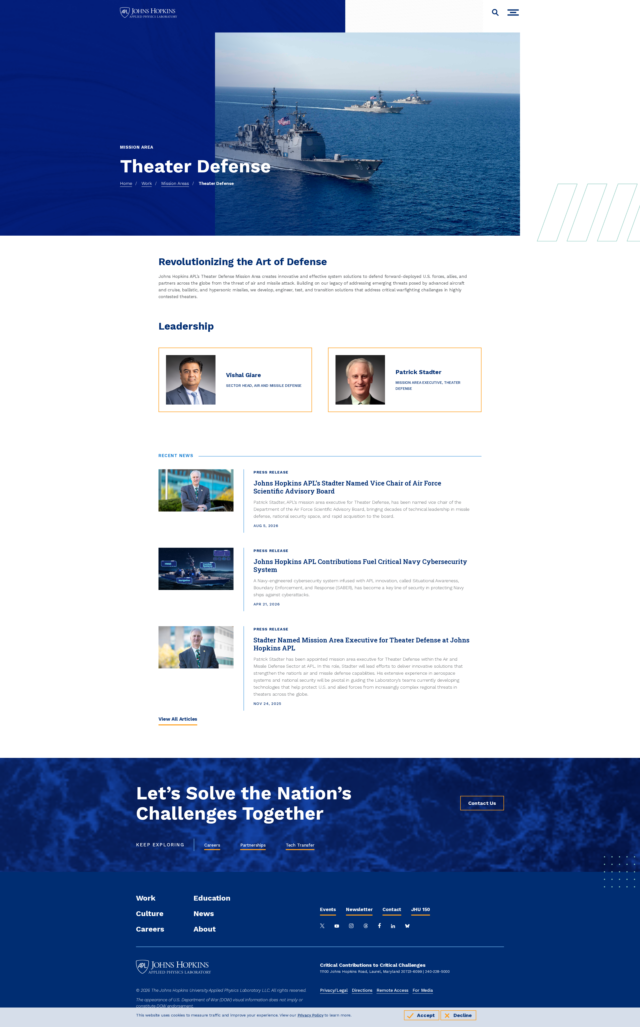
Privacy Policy (311, 1015)
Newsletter (359, 909)
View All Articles (177, 719)
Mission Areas (175, 183)
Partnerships (253, 845)
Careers (212, 845)
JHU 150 (420, 909)
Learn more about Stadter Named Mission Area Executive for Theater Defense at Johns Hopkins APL (262, 629)
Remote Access (392, 990)
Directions (362, 990)
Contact (391, 909)
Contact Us (482, 803)
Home (126, 183)
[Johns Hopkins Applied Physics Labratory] (173, 984)
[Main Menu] (514, 12)
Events (328, 909)
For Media (422, 990)
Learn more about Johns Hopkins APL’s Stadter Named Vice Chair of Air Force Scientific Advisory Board (265, 472)
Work (147, 183)
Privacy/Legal (334, 990)
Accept (426, 1015)
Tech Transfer (300, 845)
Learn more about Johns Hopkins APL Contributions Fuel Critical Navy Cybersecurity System (253, 550)
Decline (463, 1015)
